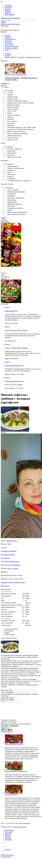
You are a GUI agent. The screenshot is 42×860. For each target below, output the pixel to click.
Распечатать (5, 586)
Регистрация (15, 24)
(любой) (10, 90)
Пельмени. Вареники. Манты (17, 101)
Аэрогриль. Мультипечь (15, 198)
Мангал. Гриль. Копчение (16, 131)
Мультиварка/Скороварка (16, 192)
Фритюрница (12, 202)
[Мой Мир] (9, 730)
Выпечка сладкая (13, 105)
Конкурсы (8, 41)
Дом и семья (9, 44)
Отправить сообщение (8, 551)
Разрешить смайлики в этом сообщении (17, 724)
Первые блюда (12, 97)
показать (4, 278)
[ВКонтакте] (2, 730)
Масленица (11, 174)
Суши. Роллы (12, 121)
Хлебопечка (11, 194)
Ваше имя (4, 690)
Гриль (9, 210)
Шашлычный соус (11, 311)
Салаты (10, 93)
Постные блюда (12, 137)
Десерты (10, 117)
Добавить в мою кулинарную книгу (13, 582)
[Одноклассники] (7, 730)
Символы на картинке (9, 722)
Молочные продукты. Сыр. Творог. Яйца (21, 127)
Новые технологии (19, 827)
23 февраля (11, 178)
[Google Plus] (11, 730)
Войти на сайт (6, 24)
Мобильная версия (7, 855)
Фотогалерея (9, 830)
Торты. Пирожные (13, 115)
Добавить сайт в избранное (10, 18)
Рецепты (8, 37)
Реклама (8, 9)
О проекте (8, 5)
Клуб (6, 50)
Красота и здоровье (11, 46)
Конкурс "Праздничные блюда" (16, 74)
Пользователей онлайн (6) (10, 30)
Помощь (8, 12)
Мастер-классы (10, 39)
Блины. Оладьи (12, 109)
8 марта (10, 176)
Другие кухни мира (14, 157)
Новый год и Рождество (15, 168)
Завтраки (10, 125)
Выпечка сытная (13, 107)
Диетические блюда (14, 135)
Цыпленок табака (11, 794)
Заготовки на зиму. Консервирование (20, 129)
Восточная (11, 155)
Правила (8, 11)
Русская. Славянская (14, 149)
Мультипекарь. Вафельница (17, 212)
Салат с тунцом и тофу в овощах (16, 330)
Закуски (10, 95)
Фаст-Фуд (10, 123)
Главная (7, 35)
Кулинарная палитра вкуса (14, 365)
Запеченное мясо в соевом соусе (16, 771)
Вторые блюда (12, 99)
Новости (8, 834)
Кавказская (11, 151)
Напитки (10, 119)
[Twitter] (4, 730)
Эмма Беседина (11, 541)
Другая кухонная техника (16, 214)
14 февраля (11, 170)
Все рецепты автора (8, 554)
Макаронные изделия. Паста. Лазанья (20, 103)
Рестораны (8, 43)
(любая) (10, 147)
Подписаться (5, 558)
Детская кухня (12, 140)
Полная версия (6, 857)
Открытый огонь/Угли (15, 208)
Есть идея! (8, 832)
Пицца (9, 113)
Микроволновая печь (14, 204)
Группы (7, 849)
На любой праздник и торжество (18, 180)
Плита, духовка (12, 190)
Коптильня (11, 206)
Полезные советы (11, 48)
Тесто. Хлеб (11, 111)
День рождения (12, 166)
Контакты (8, 7)
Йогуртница (11, 200)
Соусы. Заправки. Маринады (17, 133)
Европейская (11, 153)
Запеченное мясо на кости (14, 744)
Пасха (9, 172)
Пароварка (11, 196)
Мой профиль (9, 14)
